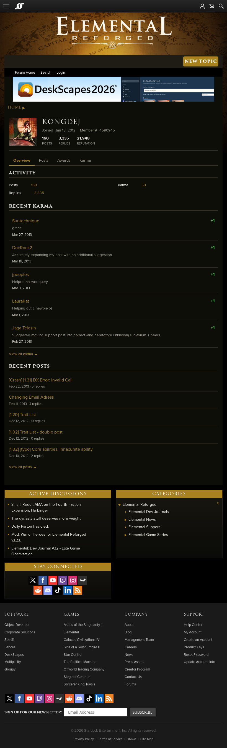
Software (16, 614)
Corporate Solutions (19, 632)
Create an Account (198, 639)
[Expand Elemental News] (126, 520)
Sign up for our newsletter (32, 712)
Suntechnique (25, 221)
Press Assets (134, 661)
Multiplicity (12, 661)
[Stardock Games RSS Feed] (78, 590)
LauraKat (20, 301)
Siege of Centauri (77, 676)
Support (194, 614)
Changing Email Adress (31, 397)
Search (45, 72)
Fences (10, 646)
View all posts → (23, 466)
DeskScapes (14, 654)
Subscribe (143, 712)
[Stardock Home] (19, 6)
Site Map (146, 738)
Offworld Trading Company (84, 669)
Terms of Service (110, 738)
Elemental (71, 632)
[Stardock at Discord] (48, 590)
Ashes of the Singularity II (83, 624)
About (129, 624)
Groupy (10, 669)
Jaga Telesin (24, 328)
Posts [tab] (43, 160)
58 (143, 184)
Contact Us (133, 676)
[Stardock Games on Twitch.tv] (63, 580)
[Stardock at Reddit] (38, 590)
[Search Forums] (221, 6)
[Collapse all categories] (218, 503)
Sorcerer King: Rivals (79, 684)
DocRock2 (22, 247)
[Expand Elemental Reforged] (119, 505)
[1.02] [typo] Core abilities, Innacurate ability (51, 449)
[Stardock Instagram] (73, 580)
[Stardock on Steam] (83, 580)
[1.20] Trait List (22, 414)
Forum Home (25, 72)
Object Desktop (16, 624)
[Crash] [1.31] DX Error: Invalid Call (41, 380)
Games (71, 614)
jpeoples (20, 274)
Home (14, 107)
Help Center (193, 624)
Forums (130, 684)
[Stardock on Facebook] (43, 580)
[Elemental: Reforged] (113, 32)
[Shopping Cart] (212, 6)
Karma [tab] (85, 160)
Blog (128, 632)
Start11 (9, 639)
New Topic (201, 61)
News (129, 654)
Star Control (73, 654)
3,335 (39, 192)
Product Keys (194, 646)
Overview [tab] (21, 160)
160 (34, 184)
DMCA (131, 738)
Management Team (139, 639)
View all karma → (23, 353)
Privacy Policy (84, 738)
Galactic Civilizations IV (81, 639)
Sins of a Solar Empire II (82, 646)
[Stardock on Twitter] (33, 580)
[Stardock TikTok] (58, 590)
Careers (131, 646)
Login (60, 72)
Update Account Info (199, 661)
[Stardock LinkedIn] (68, 590)
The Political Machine (80, 661)
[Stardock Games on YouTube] (53, 580)
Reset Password (196, 654)
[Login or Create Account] (202, 6)
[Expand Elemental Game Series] (126, 535)
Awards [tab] (64, 160)
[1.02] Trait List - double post (36, 432)
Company (136, 614)
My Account (193, 632)
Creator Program (137, 669)
